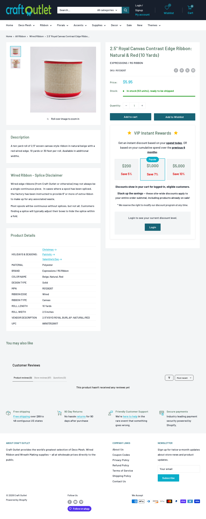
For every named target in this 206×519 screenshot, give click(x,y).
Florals (61, 25)
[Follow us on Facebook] (70, 502)
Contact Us (119, 481)
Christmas (48, 249)
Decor (114, 25)
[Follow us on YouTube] (75, 502)
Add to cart (130, 116)
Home (9, 25)
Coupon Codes (121, 454)
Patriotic (47, 254)
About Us (118, 449)
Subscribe (168, 478)
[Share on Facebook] (176, 70)
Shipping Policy (122, 475)
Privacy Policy (121, 460)
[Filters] (169, 378)
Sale (129, 25)
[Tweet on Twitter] (187, 70)
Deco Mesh (24, 25)
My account (142, 14)
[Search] (125, 10)
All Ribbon (20, 36)
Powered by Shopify (16, 499)
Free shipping (21, 416)
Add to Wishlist (174, 117)
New (139, 25)
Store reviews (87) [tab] (42, 377)
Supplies (97, 25)
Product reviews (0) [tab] (23, 377)
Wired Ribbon (36, 36)
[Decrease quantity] (126, 105)
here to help (130, 416)
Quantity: (115, 105)
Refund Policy (121, 465)
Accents (78, 25)
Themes (152, 25)
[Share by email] (193, 70)
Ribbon (44, 25)
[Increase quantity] (142, 105)
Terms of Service (123, 470)
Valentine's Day (50, 259)
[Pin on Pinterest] (182, 70)
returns (81, 416)
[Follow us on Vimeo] (81, 502)
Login (152, 227)
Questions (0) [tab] (59, 377)
